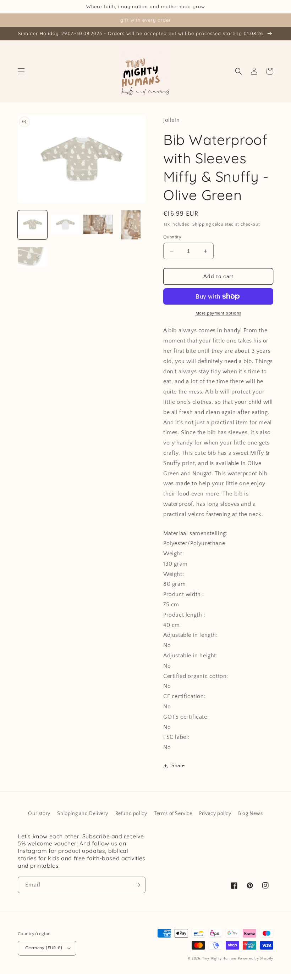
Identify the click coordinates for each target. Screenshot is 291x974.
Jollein (171, 120)
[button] (21, 71)
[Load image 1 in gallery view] (32, 225)
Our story (39, 813)
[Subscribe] (137, 885)
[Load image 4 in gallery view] (131, 225)
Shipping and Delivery (82, 813)
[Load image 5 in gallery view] (32, 257)
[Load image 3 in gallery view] (98, 225)
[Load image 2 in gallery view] (65, 225)
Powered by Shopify (255, 959)
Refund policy (131, 813)
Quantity (172, 236)
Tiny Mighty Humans (219, 959)
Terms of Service (173, 813)
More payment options (218, 313)
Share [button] (178, 766)
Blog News (250, 813)
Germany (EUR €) (43, 947)
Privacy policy (215, 813)
